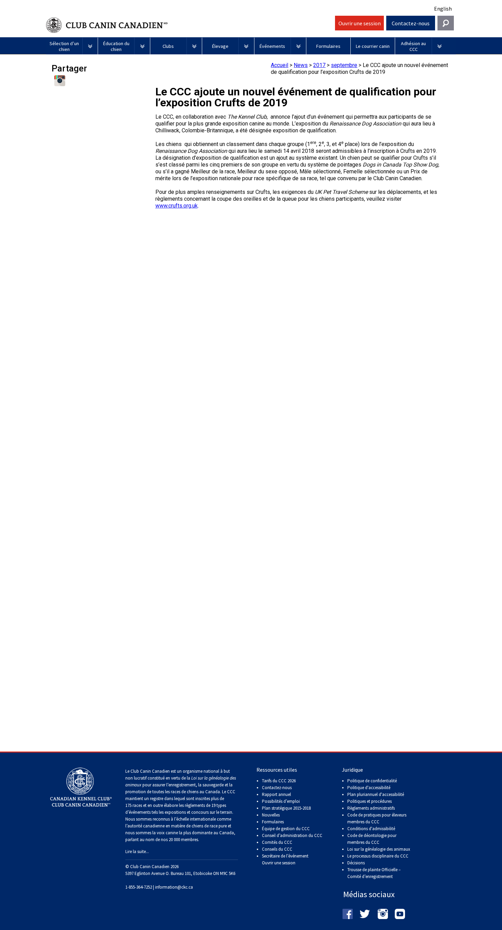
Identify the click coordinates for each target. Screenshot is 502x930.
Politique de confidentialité (372, 781)
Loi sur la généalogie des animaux (378, 849)
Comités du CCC (277, 842)
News (301, 65)
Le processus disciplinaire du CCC (377, 856)
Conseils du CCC (277, 849)
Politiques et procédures (369, 801)
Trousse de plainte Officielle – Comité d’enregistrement (374, 873)
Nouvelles (271, 815)
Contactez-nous (411, 23)
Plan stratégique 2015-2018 (286, 808)
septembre (344, 65)
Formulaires (273, 822)
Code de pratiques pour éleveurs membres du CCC (376, 818)
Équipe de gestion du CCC (286, 829)
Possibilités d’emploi (281, 801)
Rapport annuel (276, 794)
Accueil (279, 65)
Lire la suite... (137, 851)
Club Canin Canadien (189, 25)
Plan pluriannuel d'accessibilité (375, 794)
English (443, 8)
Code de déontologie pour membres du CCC (371, 839)
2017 (319, 65)
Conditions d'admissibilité (371, 829)
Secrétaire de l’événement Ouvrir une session (285, 859)
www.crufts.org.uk (176, 205)
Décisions (356, 863)
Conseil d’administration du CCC (292, 835)
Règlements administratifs (371, 808)
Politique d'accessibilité (368, 787)
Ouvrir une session (359, 23)
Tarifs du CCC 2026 (279, 781)
